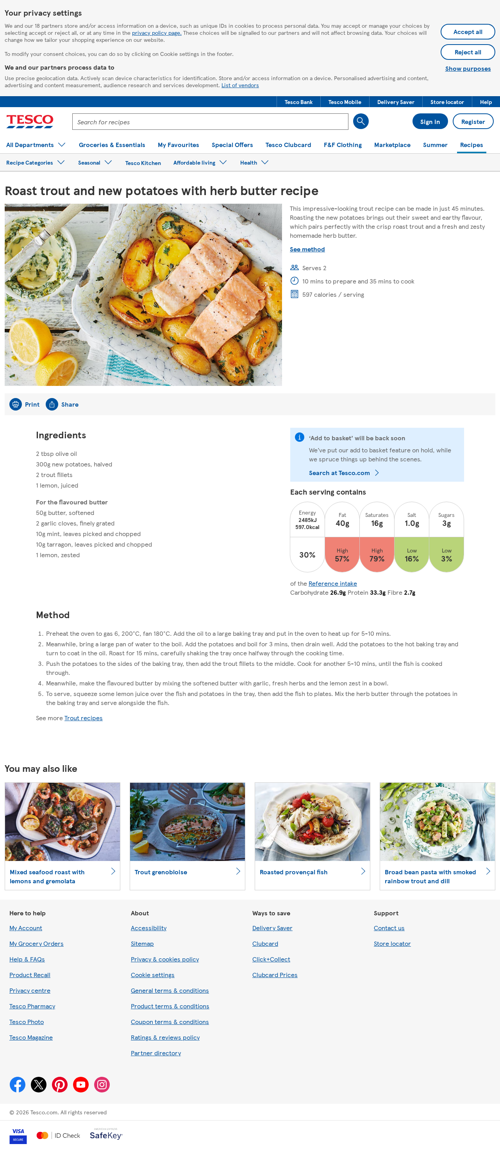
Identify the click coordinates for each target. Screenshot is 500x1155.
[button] (298, 101)
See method (307, 248)
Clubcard (265, 943)
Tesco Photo (26, 1021)
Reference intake (333, 583)
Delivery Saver (272, 927)
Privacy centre (29, 990)
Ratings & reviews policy (165, 1037)
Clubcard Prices (275, 974)
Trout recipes (83, 717)
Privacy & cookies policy (165, 958)
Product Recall (29, 974)
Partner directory (156, 1052)
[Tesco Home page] (30, 122)
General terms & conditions (170, 990)
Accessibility (148, 927)
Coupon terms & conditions (170, 1021)
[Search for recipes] (361, 121)
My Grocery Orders (36, 943)
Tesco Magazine (31, 1037)
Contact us (389, 927)
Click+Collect (271, 958)
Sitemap (142, 943)
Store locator (392, 943)
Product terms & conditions (170, 1005)
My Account (25, 927)
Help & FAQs (27, 958)
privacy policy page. (157, 32)
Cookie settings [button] (153, 974)
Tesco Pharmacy (32, 1005)
